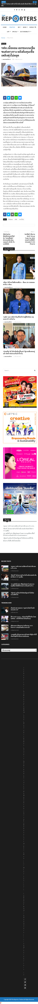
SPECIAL (14, 31)
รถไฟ (16, 219)
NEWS (24, 27)
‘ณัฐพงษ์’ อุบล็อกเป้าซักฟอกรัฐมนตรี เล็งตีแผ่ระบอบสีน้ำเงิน (18, 538)
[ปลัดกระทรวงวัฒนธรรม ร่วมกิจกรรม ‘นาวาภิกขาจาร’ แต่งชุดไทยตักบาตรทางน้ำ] (5, 628)
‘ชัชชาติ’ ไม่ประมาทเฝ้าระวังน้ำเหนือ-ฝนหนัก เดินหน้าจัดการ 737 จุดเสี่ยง (18, 529)
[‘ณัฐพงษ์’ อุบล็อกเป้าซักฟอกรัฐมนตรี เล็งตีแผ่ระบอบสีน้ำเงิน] (5, 595)
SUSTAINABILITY (25, 31)
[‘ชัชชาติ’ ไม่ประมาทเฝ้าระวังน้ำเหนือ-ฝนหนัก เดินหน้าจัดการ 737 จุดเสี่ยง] (5, 577)
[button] (34, 2)
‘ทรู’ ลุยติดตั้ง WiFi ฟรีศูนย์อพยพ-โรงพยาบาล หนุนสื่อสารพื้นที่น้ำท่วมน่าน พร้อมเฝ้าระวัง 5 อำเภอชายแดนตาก (18, 534)
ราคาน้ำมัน (21, 219)
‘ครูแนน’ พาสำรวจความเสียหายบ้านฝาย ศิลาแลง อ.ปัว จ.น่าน (18, 526)
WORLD (31, 27)
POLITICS (12, 27)
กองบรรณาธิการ (8, 322)
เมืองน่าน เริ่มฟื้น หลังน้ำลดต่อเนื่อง (11, 541)
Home (5, 27)
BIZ (19, 27)
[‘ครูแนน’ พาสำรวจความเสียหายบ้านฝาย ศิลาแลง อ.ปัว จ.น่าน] (5, 568)
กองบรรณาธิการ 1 (7, 59)
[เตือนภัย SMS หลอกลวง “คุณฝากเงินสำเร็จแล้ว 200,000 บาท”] (5, 610)
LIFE (8, 31)
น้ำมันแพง (10, 219)
